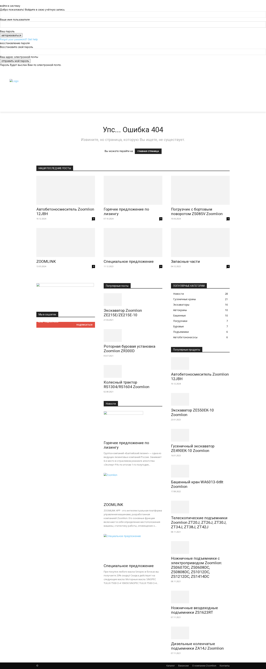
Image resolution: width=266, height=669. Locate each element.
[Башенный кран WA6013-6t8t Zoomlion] (200, 471)
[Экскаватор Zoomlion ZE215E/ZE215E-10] (133, 299)
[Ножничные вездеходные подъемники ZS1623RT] (200, 597)
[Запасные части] (200, 242)
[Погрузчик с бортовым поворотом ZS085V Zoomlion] (200, 190)
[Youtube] (220, 75)
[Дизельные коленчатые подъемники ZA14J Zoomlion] (200, 633)
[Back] (1, 1)
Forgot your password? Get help (19, 39)
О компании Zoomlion (204, 665)
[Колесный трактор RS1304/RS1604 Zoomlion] (133, 371)
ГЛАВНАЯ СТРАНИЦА (148, 151)
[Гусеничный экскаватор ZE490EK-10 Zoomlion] (200, 435)
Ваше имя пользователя (15, 19)
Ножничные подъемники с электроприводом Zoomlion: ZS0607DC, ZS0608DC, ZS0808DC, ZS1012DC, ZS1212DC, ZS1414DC (196, 567)
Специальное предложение (129, 261)
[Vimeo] (215, 75)
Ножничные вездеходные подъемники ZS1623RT (194, 610)
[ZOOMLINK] (65, 242)
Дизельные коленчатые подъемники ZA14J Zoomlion (197, 646)
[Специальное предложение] (133, 242)
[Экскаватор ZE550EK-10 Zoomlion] (200, 399)
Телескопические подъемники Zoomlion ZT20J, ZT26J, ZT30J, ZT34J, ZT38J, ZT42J (199, 522)
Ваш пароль (7, 31)
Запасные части (185, 261)
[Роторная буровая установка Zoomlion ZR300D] (133, 335)
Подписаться (84, 324)
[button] (225, 95)
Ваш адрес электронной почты (19, 56)
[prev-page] (105, 593)
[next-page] (107, 593)
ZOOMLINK (46, 261)
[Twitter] (224, 71)
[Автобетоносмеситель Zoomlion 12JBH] (65, 190)
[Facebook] (215, 71)
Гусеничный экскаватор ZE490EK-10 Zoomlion (192, 448)
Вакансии (183, 665)
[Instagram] (220, 71)
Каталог (170, 665)
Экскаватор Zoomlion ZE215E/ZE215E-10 (123, 312)
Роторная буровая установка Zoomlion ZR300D (129, 348)
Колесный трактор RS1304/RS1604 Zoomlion (126, 384)
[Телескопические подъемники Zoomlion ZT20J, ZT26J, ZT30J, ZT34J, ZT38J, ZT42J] (200, 507)
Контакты (225, 665)
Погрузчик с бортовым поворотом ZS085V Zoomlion (197, 211)
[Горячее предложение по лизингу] (133, 190)
